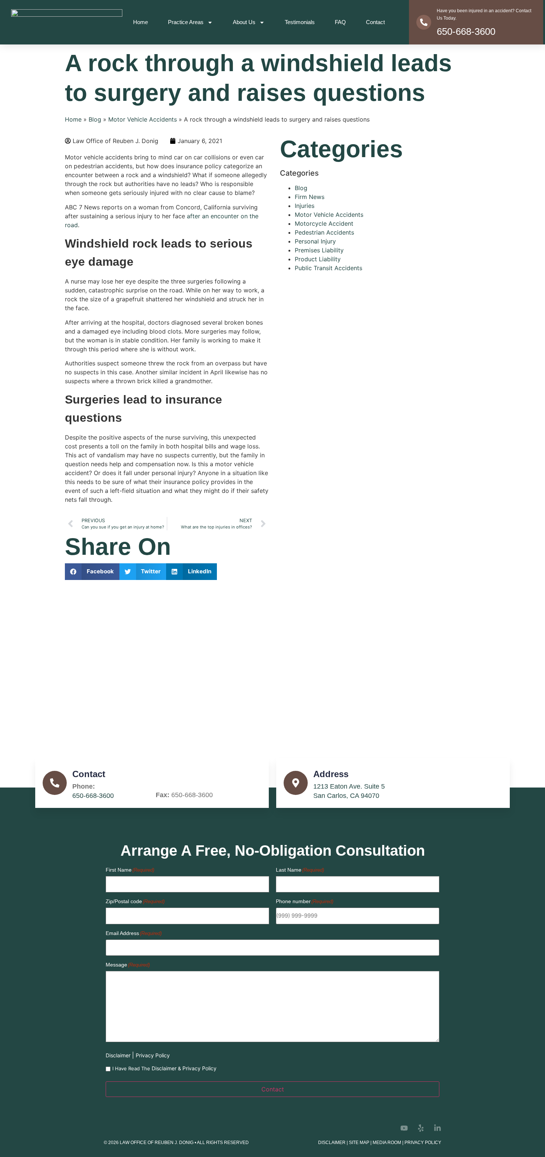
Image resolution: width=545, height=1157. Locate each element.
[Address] (296, 783)
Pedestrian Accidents (324, 232)
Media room (387, 1142)
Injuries (304, 205)
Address (331, 774)
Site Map (359, 1142)
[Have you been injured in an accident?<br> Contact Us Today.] (423, 22)
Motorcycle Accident (324, 223)
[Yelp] (421, 1128)
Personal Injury (315, 241)
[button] (92, 571)
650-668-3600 (466, 31)
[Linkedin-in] (437, 1128)
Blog (95, 119)
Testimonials (300, 22)
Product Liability (318, 259)
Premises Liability (319, 250)
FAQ (340, 22)
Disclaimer (119, 1055)
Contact (375, 22)
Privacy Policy (153, 1055)
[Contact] (55, 783)
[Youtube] (404, 1128)
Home (140, 22)
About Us (244, 22)
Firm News (309, 196)
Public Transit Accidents (328, 268)
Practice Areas (186, 22)
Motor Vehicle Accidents (142, 119)
